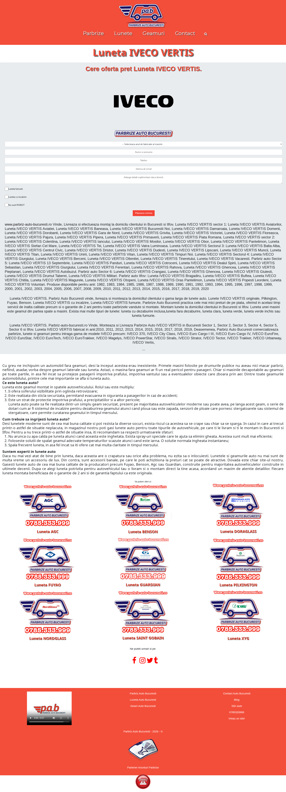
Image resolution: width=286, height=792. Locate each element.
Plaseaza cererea (143, 213)
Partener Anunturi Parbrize (143, 767)
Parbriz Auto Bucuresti (143, 693)
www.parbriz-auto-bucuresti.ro (28, 224)
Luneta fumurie (15, 189)
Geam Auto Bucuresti (143, 706)
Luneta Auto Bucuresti (143, 699)
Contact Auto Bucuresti (236, 693)
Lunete (123, 33)
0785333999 (236, 712)
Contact (185, 33)
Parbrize (93, 33)
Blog (236, 699)
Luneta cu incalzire (17, 197)
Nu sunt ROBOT (16, 205)
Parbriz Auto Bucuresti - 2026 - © (143, 731)
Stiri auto (236, 706)
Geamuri (154, 33)
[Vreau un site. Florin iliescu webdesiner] (143, 672)
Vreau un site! (237, 718)
